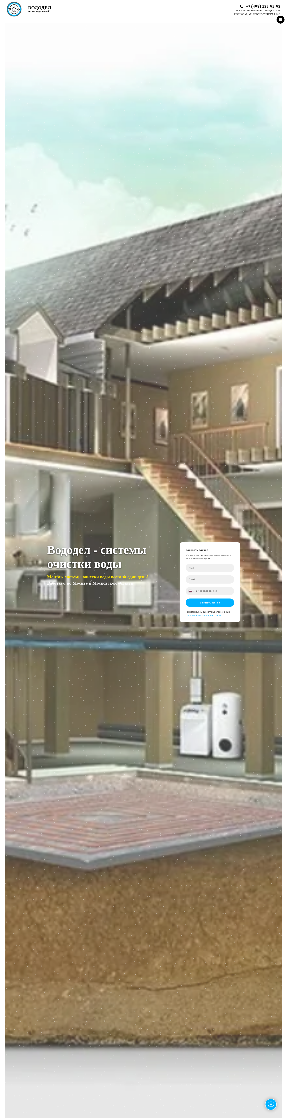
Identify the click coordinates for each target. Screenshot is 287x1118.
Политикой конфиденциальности (203, 614)
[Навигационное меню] (280, 19)
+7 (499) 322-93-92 (263, 6)
